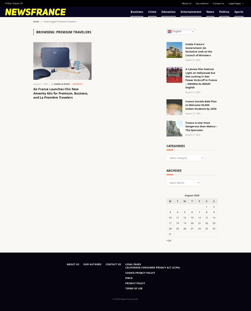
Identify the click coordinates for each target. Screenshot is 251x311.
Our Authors (202, 3)
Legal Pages (235, 3)
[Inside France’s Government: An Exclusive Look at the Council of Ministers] (174, 50)
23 (214, 223)
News (210, 12)
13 (192, 217)
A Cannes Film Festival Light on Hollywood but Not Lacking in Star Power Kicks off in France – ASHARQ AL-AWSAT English (201, 78)
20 (192, 223)
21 (199, 223)
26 (184, 228)
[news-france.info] (35, 12)
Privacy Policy (135, 283)
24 (170, 228)
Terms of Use (134, 288)
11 (177, 217)
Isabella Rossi (62, 84)
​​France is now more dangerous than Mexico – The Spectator (201, 126)
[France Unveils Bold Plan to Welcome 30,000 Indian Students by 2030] (174, 107)
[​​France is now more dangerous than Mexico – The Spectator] (174, 129)
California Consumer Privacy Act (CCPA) (152, 267)
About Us (186, 3)
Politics (224, 12)
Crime (152, 12)
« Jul (168, 240)
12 (184, 217)
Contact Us (218, 3)
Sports (238, 12)
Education (169, 12)
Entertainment (191, 12)
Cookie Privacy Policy (140, 272)
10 (170, 217)
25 (177, 228)
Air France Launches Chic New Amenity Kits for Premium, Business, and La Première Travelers (60, 93)
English (177, 31)
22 (206, 223)
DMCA (129, 278)
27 (192, 228)
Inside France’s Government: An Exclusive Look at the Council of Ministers (198, 49)
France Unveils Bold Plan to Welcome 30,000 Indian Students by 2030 (201, 105)
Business (137, 12)
